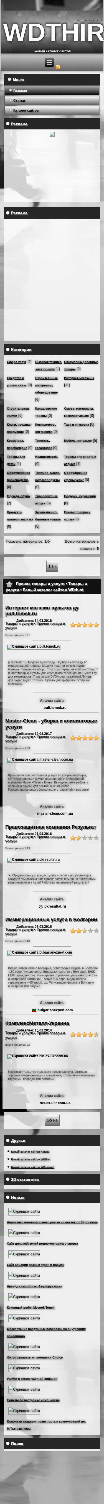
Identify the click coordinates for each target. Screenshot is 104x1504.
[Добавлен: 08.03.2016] (39, 952)
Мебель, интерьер (78, 440)
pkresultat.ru (55, 906)
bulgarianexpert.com (55, 1010)
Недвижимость (46, 456)
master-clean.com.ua (55, 813)
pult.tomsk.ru (55, 708)
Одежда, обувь (18, 496)
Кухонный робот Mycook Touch (31, 1307)
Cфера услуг (16, 362)
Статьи (19, 101)
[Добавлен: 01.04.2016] (33, 860)
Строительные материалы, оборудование (46, 385)
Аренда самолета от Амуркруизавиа (34, 1286)
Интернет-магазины (79, 378)
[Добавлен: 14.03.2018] (33, 646)
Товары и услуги (19, 623)
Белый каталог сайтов (52, 51)
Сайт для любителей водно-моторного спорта (42, 1243)
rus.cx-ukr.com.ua (55, 1103)
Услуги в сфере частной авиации (32, 1378)
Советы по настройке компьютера (33, 1400)
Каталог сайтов (26, 111)
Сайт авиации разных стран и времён (35, 1264)
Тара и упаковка (76, 424)
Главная (20, 91)
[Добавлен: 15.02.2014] (37, 1056)
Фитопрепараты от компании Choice (35, 1357)
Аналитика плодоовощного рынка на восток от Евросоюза (52, 1222)
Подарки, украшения (80, 496)
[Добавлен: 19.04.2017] (40, 760)
